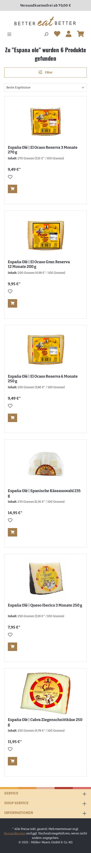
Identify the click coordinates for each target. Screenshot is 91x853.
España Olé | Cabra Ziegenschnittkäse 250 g (45, 722)
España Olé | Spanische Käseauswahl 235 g (44, 493)
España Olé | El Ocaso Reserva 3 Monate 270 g (42, 149)
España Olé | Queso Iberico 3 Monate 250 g (45, 605)
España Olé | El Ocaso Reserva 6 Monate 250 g (43, 378)
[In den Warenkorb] (12, 189)
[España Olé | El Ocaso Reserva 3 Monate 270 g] (45, 121)
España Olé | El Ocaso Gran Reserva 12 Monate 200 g (39, 264)
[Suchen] (46, 34)
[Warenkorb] (80, 35)
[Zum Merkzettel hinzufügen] (10, 177)
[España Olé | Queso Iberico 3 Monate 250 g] (45, 578)
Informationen (18, 813)
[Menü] (9, 34)
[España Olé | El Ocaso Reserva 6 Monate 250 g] (45, 350)
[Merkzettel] (57, 35)
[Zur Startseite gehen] (45, 21)
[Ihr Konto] (68, 35)
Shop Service (16, 803)
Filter (48, 72)
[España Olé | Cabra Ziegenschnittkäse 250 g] (45, 693)
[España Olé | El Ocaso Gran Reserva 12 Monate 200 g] (45, 235)
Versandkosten (14, 833)
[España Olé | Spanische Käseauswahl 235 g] (45, 464)
